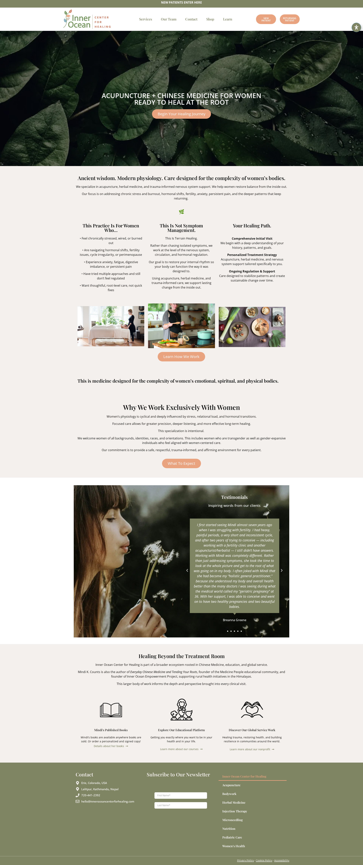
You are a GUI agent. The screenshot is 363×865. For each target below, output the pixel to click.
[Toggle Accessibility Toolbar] (356, 27)
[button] (187, 570)
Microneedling (232, 820)
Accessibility (281, 860)
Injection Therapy (234, 811)
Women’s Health (233, 846)
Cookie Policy (264, 860)
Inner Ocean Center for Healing (244, 776)
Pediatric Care (232, 837)
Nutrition (228, 829)
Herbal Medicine (233, 802)
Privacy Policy (245, 860)
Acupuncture (231, 785)
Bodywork (229, 794)
